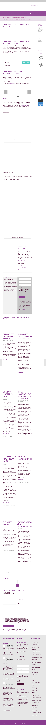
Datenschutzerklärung (26, 299)
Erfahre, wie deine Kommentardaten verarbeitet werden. (14, 630)
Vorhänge (27, 338)
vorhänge (39, 712)
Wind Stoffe (34, 714)
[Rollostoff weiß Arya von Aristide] (45, 362)
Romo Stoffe (34, 707)
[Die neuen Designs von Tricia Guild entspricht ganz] (40, 87)
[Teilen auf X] (10, 582)
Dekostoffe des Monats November (8, 336)
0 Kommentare (10, 436)
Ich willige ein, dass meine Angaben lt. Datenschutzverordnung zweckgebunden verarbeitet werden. (24, 292)
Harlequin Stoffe (35, 672)
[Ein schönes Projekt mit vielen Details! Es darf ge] (40, 76)
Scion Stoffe (34, 712)
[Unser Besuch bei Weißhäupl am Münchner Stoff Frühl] (40, 84)
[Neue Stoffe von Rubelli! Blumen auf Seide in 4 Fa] (40, 93)
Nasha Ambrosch (21, 260)
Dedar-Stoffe (34, 659)
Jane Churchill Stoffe (36, 682)
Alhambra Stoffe (35, 642)
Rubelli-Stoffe (34, 709)
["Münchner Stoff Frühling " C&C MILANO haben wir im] (40, 96)
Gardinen (20, 400)
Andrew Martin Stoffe (36, 644)
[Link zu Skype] (40, 722)
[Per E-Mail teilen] (29, 582)
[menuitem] (2, 13)
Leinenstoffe (20, 401)
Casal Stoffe (34, 649)
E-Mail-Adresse (20, 599)
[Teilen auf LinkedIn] (24, 582)
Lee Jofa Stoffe (34, 690)
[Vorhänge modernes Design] (10, 384)
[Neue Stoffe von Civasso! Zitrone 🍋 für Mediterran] (40, 90)
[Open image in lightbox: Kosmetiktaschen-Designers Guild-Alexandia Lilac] (32, 95)
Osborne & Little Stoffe (36, 700)
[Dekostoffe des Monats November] (10, 326)
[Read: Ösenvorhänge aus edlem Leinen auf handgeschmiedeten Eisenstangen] (4, 658)
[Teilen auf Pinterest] (20, 582)
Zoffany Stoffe (34, 715)
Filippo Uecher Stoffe (36, 667)
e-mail (21, 265)
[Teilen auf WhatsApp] (15, 582)
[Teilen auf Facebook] (5, 582)
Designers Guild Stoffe (36, 662)
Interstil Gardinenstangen (37, 679)
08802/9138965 (34, 5)
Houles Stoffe (34, 674)
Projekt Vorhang (35, 705)
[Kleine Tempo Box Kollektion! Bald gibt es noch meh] (40, 73)
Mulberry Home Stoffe (36, 697)
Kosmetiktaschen (12, 83)
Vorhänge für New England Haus (9, 459)
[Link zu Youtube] (42, 722)
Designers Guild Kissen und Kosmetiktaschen (14, 17)
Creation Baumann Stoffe (37, 657)
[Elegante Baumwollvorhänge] (10, 514)
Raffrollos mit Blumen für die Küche (40, 44)
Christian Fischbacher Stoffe (36, 652)
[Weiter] (29, 92)
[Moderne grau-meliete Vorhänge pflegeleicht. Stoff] (40, 81)
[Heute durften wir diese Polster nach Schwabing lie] (40, 70)
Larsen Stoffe (34, 688)
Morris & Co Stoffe (35, 695)
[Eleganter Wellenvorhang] (25, 326)
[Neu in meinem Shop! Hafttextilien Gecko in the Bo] (40, 79)
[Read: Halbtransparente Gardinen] (4, 683)
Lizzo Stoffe (34, 692)
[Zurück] (5, 92)
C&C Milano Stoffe (35, 647)
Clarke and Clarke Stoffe (36, 654)
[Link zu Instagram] (37, 722)
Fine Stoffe (34, 669)
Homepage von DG (24, 105)
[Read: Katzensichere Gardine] (4, 646)
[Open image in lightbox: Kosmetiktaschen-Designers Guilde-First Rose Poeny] (11, 95)
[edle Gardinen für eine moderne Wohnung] (25, 384)
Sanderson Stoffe (35, 710)
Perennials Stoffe (35, 702)
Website (19, 603)
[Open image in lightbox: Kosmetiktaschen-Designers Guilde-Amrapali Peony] (21, 95)
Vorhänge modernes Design (8, 394)
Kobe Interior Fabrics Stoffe (36, 685)
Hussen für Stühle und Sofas (36, 677)
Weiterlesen (5, 359)
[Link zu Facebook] (35, 722)
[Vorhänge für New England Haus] (10, 449)
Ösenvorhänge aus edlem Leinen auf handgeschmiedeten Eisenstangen (41, 32)
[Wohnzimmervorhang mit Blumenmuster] (25, 514)
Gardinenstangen (21, 338)
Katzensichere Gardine (9, 645)
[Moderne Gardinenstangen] (25, 449)
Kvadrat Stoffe (34, 687)
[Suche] (45, 18)
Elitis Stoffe (34, 664)
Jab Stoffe (34, 680)
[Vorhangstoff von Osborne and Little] (1, 362)
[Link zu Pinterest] (38, 722)
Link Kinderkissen (6, 178)
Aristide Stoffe (34, 646)
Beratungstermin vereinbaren (24, 269)
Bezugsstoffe (5, 340)
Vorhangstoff (10, 340)
